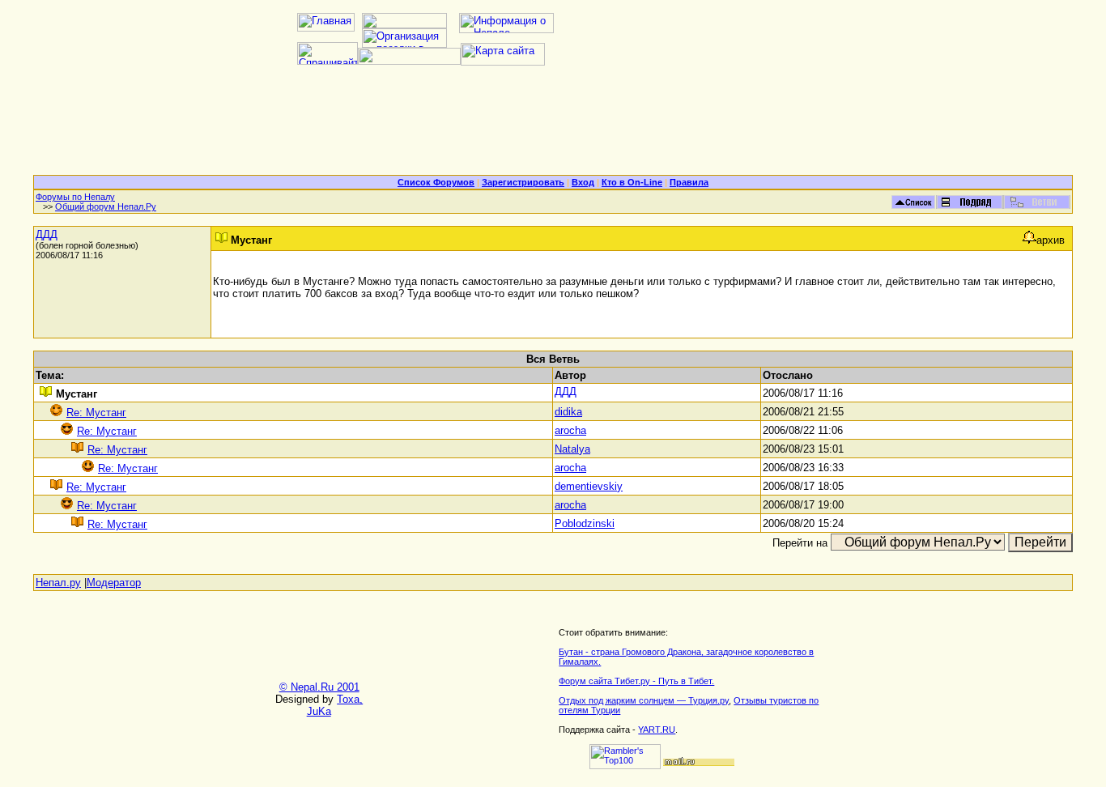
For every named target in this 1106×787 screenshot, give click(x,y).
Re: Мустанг (96, 412)
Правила (689, 182)
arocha (570, 430)
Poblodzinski (585, 523)
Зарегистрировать (523, 182)
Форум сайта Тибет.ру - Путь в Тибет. (636, 681)
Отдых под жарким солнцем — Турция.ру (644, 700)
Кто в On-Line (632, 182)
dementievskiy (589, 486)
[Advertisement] (553, 126)
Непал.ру (58, 582)
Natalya (572, 449)
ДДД (46, 234)
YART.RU (656, 729)
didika (568, 412)
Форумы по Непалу (75, 197)
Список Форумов (436, 182)
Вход (583, 182)
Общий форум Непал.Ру (105, 206)
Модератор (114, 582)
